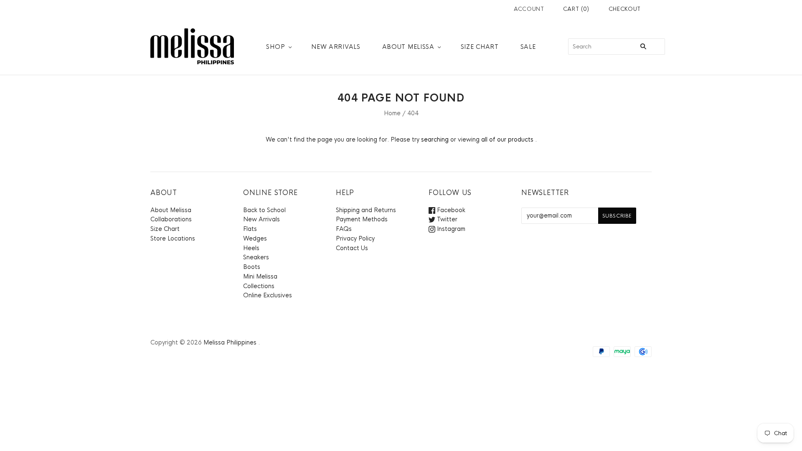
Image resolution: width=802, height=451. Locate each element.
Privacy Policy (355, 238)
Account (529, 9)
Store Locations (172, 238)
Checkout (625, 9)
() (576, 9)
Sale (528, 47)
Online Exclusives (267, 295)
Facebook (450, 210)
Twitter (446, 219)
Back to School (264, 210)
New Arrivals (335, 47)
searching (435, 139)
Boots (251, 267)
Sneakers (256, 257)
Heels (251, 248)
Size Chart (480, 47)
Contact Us (352, 248)
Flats (250, 229)
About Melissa (408, 47)
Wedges (255, 238)
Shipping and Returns (366, 210)
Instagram (450, 229)
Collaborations (171, 219)
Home (392, 113)
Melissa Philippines (229, 342)
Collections (258, 286)
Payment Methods (362, 219)
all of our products (507, 139)
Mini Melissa (260, 276)
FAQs (344, 229)
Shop (275, 47)
